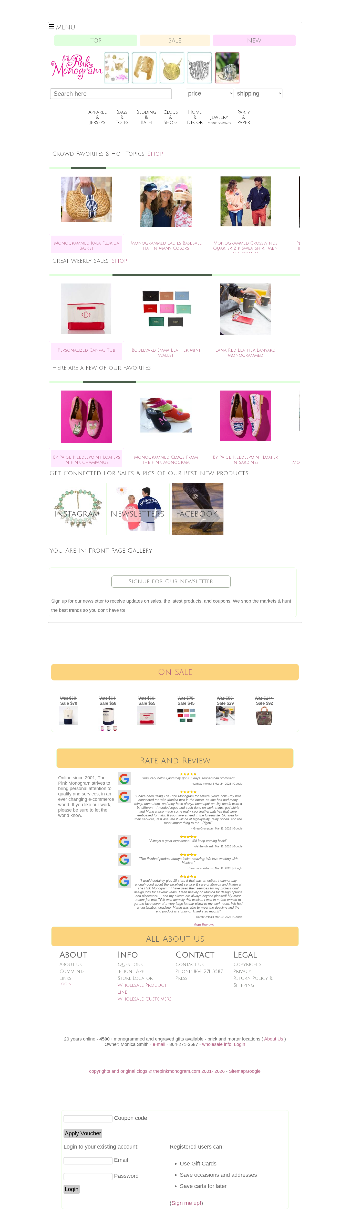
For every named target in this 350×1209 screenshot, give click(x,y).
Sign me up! (186, 1203)
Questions (130, 964)
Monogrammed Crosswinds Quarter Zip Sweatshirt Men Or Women (245, 248)
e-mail (159, 1044)
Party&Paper (243, 117)
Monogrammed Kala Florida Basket (86, 246)
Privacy (242, 971)
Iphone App (131, 971)
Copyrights (247, 964)
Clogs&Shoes (170, 117)
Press (181, 978)
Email (121, 1160)
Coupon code (130, 1118)
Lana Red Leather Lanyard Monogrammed (245, 353)
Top (95, 40)
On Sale (175, 672)
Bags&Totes (122, 117)
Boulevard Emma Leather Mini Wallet (166, 353)
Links (65, 978)
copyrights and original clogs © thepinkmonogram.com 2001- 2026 (157, 1071)
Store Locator (135, 978)
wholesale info (216, 1044)
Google (253, 1071)
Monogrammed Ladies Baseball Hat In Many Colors (166, 246)
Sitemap (237, 1071)
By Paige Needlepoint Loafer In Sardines (245, 460)
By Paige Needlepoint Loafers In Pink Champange (86, 460)
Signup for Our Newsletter (171, 582)
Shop (155, 154)
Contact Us (190, 964)
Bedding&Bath (146, 117)
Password (126, 1176)
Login (65, 984)
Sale (174, 40)
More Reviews (203, 925)
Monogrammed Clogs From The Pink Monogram (166, 460)
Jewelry (219, 119)
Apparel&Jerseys (97, 117)
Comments (72, 971)
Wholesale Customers (144, 999)
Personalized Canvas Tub (86, 350)
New (254, 40)
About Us (70, 964)
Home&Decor (195, 117)
